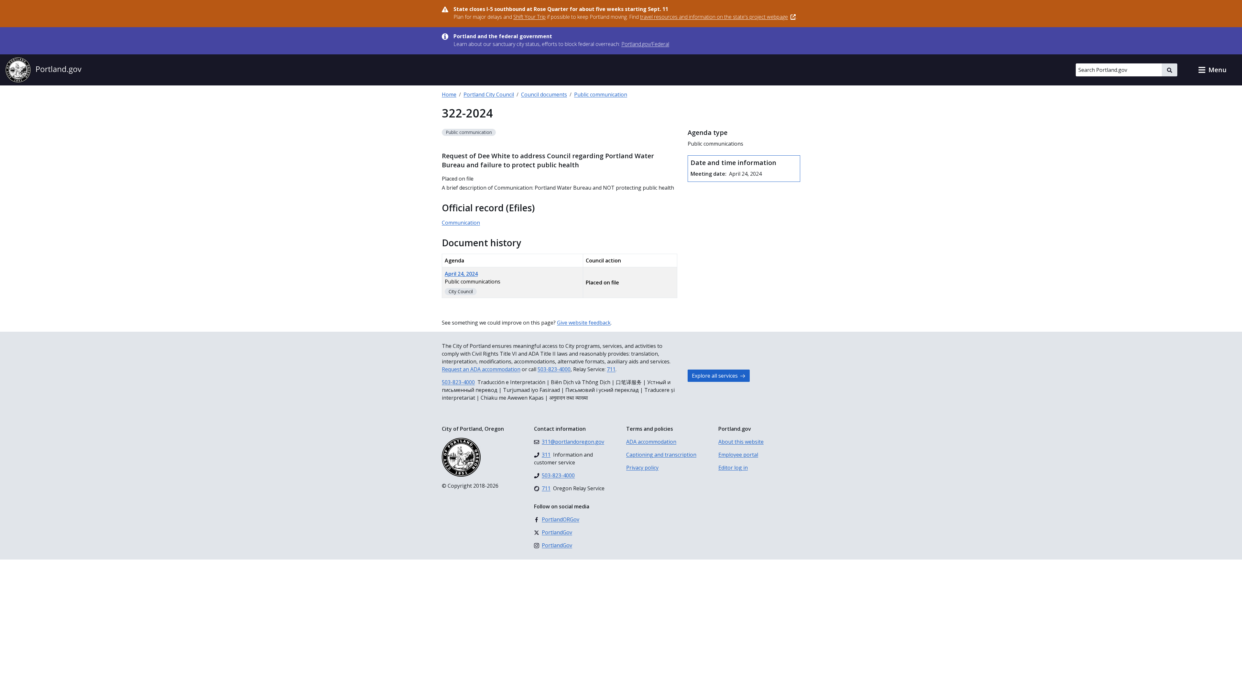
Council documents (544, 94)
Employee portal (738, 454)
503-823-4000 (554, 369)
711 (611, 369)
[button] (1212, 70)
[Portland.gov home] (43, 70)
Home (449, 94)
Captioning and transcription (661, 454)
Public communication (600, 94)
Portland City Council (488, 94)
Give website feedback (584, 322)
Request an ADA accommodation (481, 369)
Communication (461, 222)
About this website (741, 441)
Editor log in (733, 467)
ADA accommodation (651, 441)
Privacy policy (642, 467)
